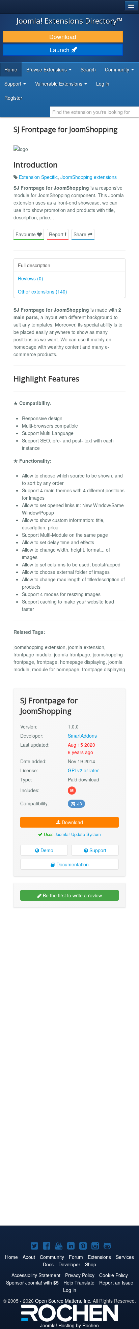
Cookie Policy (113, 1275)
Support (97, 850)
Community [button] (118, 69)
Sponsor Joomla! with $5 (32, 1282)
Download (62, 36)
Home (10, 69)
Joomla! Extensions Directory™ (69, 21)
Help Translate (78, 1282)
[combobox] (94, 111)
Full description (34, 265)
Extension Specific (38, 177)
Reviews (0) (30, 278)
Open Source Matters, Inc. (63, 1300)
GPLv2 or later (83, 770)
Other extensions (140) (42, 291)
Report (57, 234)
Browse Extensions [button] (47, 69)
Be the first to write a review (71, 895)
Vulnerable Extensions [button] (59, 83)
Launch (60, 49)
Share (81, 234)
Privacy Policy (79, 1275)
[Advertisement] (69, 983)
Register (13, 97)
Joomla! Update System (78, 834)
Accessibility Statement (35, 1275)
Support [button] (13, 83)
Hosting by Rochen (69, 1325)
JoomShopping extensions (88, 177)
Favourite (26, 234)
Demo (46, 850)
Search (88, 69)
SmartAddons (82, 735)
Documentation (72, 864)
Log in (102, 83)
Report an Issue (116, 1282)
